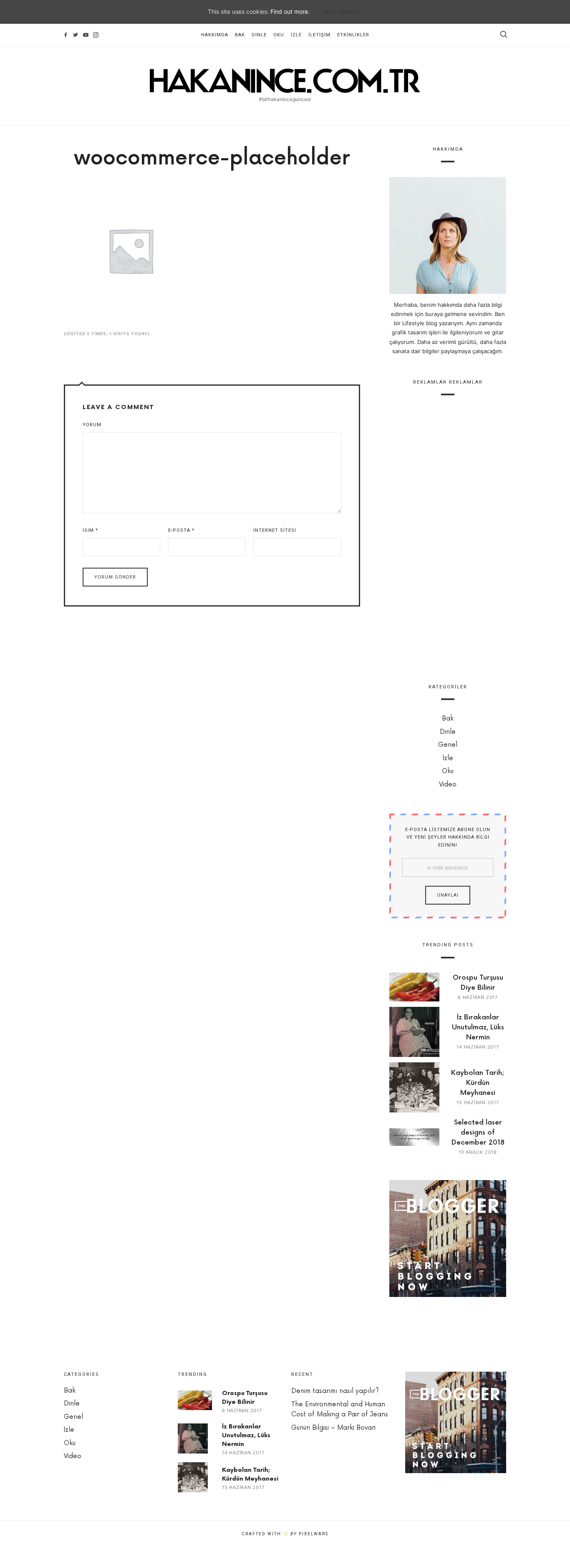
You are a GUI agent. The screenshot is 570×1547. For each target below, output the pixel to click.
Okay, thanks (340, 12)
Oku (278, 35)
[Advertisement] (447, 535)
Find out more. (290, 11)
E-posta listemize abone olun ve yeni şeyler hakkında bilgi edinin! (447, 837)
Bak (240, 35)
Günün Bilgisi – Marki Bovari (333, 1428)
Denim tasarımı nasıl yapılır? (335, 1391)
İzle (296, 35)
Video (448, 785)
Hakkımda (214, 35)
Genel (447, 745)
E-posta (181, 530)
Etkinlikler (353, 35)
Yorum (92, 424)
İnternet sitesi (274, 530)
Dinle (259, 35)
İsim (90, 530)
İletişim (319, 35)
